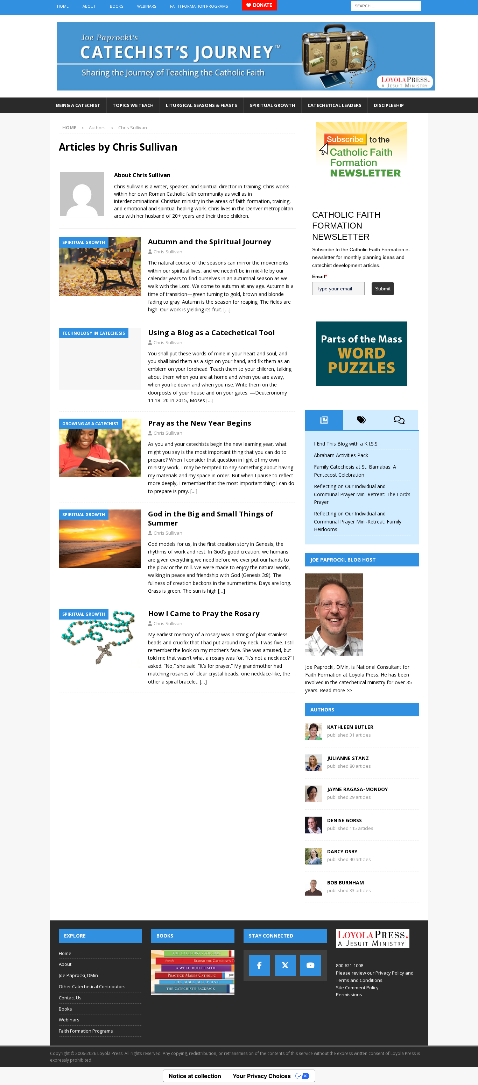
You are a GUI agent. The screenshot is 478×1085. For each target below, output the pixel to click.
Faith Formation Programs (199, 6)
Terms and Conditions (359, 980)
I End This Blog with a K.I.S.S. (346, 443)
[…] (227, 309)
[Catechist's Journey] (246, 93)
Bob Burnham (345, 882)
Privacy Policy (389, 973)
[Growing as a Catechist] (100, 448)
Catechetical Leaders (334, 105)
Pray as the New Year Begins (199, 423)
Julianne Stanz (348, 758)
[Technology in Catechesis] (100, 359)
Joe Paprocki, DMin (78, 975)
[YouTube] (310, 965)
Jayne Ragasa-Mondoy (357, 789)
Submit (383, 288)
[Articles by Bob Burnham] (313, 891)
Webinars (146, 6)
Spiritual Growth (272, 105)
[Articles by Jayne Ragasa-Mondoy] (313, 798)
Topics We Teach (133, 105)
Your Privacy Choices (262, 1075)
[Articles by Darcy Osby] (313, 860)
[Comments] (399, 420)
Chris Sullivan (168, 251)
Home (63, 6)
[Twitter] (285, 965)
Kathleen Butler (350, 727)
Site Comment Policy (357, 987)
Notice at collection (195, 1075)
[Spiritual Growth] (100, 266)
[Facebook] (259, 965)
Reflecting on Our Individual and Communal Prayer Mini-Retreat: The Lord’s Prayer (362, 494)
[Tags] (362, 420)
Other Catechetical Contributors (92, 986)
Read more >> (336, 690)
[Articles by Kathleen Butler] (313, 736)
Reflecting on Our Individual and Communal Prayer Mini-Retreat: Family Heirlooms (357, 521)
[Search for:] (386, 5)
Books (116, 6)
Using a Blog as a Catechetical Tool (211, 332)
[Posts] (324, 420)
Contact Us (70, 997)
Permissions (349, 994)
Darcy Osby (342, 851)
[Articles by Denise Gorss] (313, 829)
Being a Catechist (78, 105)
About (89, 6)
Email (319, 276)
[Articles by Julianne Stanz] (313, 767)
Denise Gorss (344, 820)
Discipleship (389, 105)
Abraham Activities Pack (341, 455)
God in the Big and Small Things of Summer (210, 518)
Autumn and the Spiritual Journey (209, 241)
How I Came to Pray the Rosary (203, 613)
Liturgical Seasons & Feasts (201, 105)
